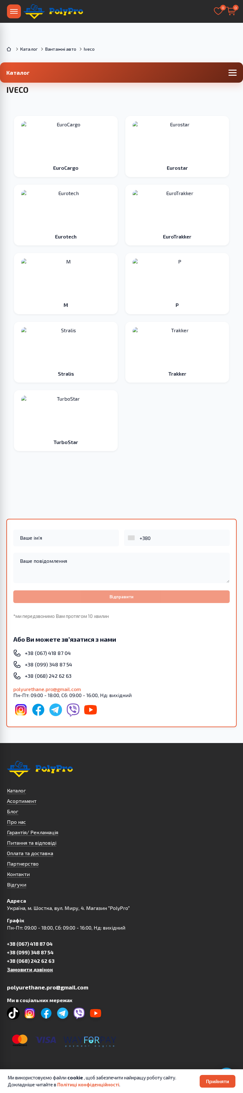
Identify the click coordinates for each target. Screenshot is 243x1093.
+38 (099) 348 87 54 (30, 952)
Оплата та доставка (30, 853)
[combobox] (132, 538)
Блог (12, 811)
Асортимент (21, 801)
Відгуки (16, 884)
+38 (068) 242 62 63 (30, 961)
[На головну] (53, 11)
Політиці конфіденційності (88, 1084)
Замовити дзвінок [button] (30, 969)
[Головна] (9, 49)
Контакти (18, 874)
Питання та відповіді (31, 843)
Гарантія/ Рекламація (32, 832)
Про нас (16, 822)
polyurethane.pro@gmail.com (47, 689)
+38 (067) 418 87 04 (30, 944)
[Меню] (14, 11)
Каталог (29, 49)
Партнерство (23, 864)
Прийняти (217, 1081)
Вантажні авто (60, 49)
